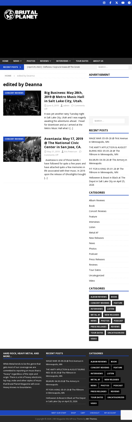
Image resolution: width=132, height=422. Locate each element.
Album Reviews (97, 200)
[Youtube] (123, 3)
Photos (31, 61)
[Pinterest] (129, 3)
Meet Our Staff (59, 413)
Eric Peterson (70, 151)
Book (92, 205)
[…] (71, 128)
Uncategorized (96, 275)
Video (92, 280)
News (16, 61)
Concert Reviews (97, 211)
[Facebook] (110, 3)
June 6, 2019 (53, 105)
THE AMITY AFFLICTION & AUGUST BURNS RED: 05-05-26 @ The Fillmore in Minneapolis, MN (108, 151)
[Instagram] (104, 3)
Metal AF (93, 232)
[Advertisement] (90, 31)
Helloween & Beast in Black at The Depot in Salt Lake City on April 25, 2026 (107, 181)
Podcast (93, 253)
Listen (92, 227)
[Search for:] (113, 66)
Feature (93, 216)
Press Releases (97, 259)
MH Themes (91, 419)
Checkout (94, 413)
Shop (73, 413)
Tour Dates (82, 61)
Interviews (62, 61)
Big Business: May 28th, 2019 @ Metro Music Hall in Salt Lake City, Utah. (64, 96)
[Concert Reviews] (22, 103)
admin (66, 105)
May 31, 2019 (53, 151)
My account (110, 413)
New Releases (96, 237)
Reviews (44, 61)
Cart (83, 413)
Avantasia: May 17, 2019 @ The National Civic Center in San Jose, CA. (63, 142)
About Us (98, 61)
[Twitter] (116, 3)
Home (5, 61)
